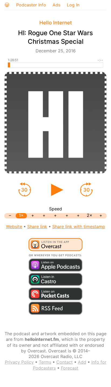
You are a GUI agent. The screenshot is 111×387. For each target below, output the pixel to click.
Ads (56, 5)
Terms (45, 362)
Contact (64, 362)
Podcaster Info (31, 5)
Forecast (69, 368)
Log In (73, 5)
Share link (37, 226)
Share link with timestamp (78, 226)
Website (14, 226)
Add (82, 362)
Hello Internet (55, 23)
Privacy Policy (19, 362)
